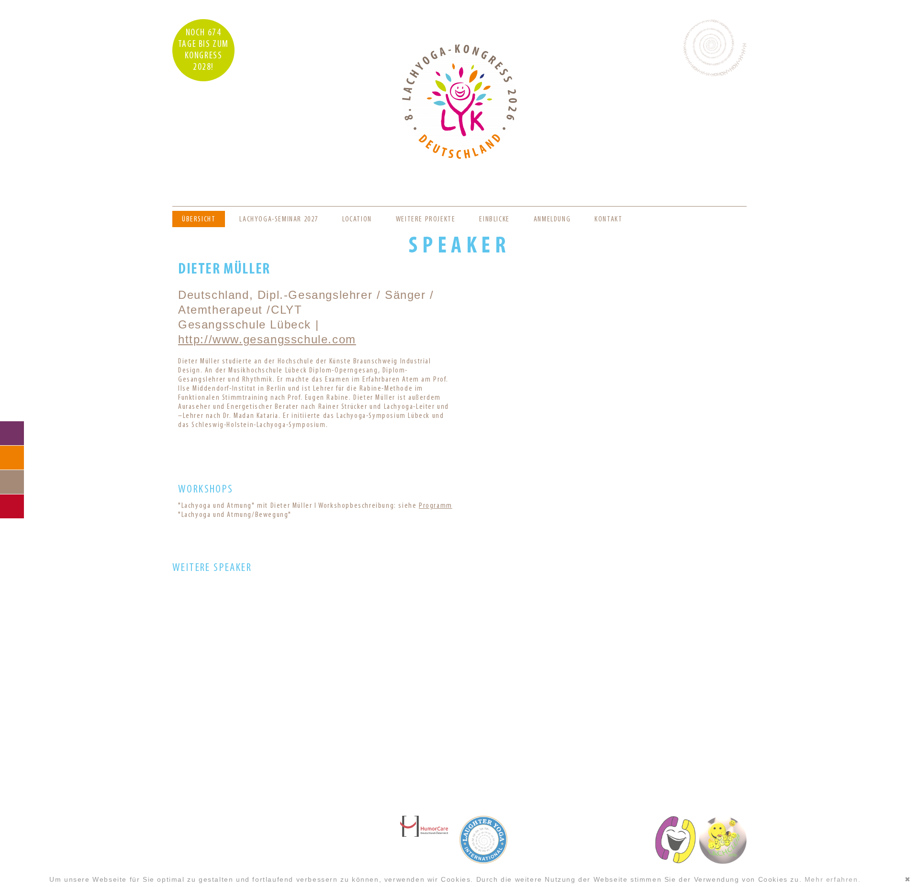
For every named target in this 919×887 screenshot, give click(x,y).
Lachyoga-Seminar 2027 (278, 219)
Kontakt (608, 219)
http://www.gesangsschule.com (267, 339)
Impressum (244, 862)
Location (357, 219)
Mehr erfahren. (833, 879)
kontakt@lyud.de (244, 842)
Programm (435, 506)
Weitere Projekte (426, 219)
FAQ (12, 458)
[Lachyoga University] (459, 157)
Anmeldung (552, 219)
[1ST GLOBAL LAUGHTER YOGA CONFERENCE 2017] (459, 716)
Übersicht (198, 219)
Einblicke (494, 219)
